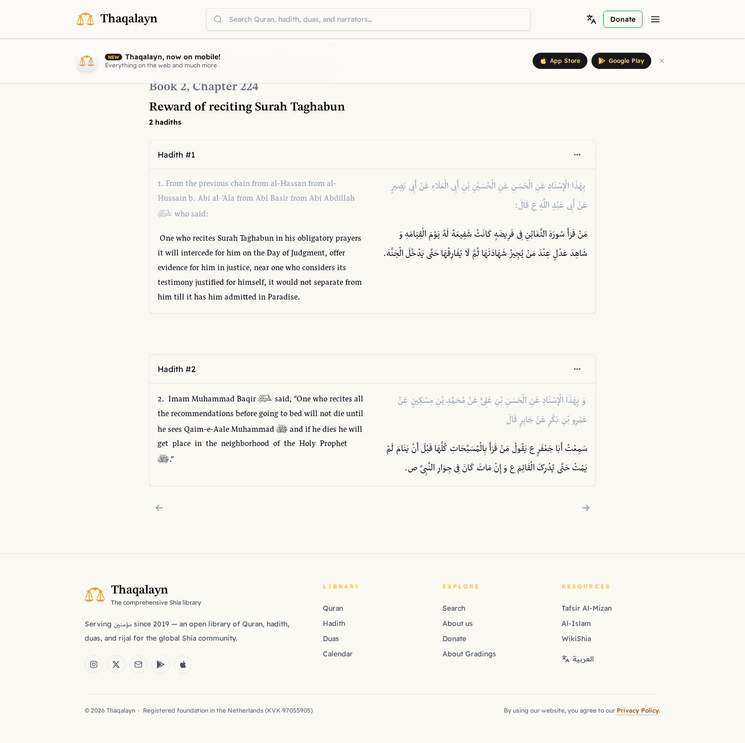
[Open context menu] (577, 154)
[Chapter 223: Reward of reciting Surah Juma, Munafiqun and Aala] (159, 508)
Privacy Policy (638, 710)
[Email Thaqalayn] (138, 664)
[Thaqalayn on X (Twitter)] (116, 664)
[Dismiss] (661, 60)
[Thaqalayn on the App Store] (183, 664)
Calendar (338, 653)
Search (453, 608)
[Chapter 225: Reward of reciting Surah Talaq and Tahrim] (586, 508)
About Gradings (469, 653)
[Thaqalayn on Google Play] (161, 664)
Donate (454, 638)
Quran (333, 608)
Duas (331, 638)
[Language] (591, 19)
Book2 (168, 87)
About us (457, 623)
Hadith (334, 623)
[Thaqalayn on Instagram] (94, 664)
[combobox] (368, 19)
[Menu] (655, 19)
